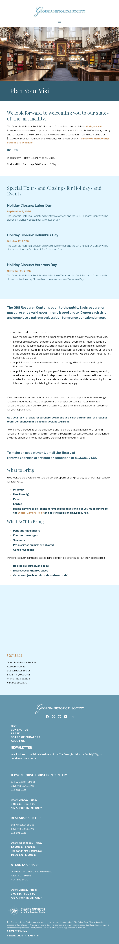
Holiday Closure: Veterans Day (32, 265)
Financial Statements (23, 935)
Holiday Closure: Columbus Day (32, 235)
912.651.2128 (85, 458)
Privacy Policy (17, 931)
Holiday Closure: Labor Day (29, 205)
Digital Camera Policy (31, 512)
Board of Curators (25, 737)
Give (14, 726)
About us (18, 740)
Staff (15, 733)
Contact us (20, 729)
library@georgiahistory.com (28, 458)
